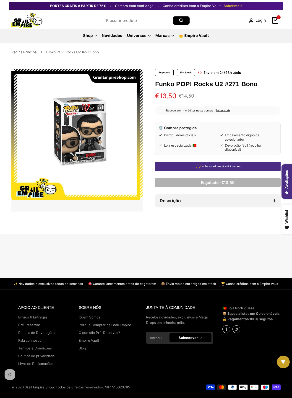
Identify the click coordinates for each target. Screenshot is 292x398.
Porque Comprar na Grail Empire (105, 325)
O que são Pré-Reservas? (99, 333)
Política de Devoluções (36, 333)
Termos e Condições (35, 348)
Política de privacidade (36, 356)
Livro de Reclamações (36, 364)
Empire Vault (89, 340)
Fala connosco (30, 340)
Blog (82, 348)
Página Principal (24, 52)
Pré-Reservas (29, 325)
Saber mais (233, 6)
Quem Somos (89, 317)
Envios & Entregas (32, 317)
